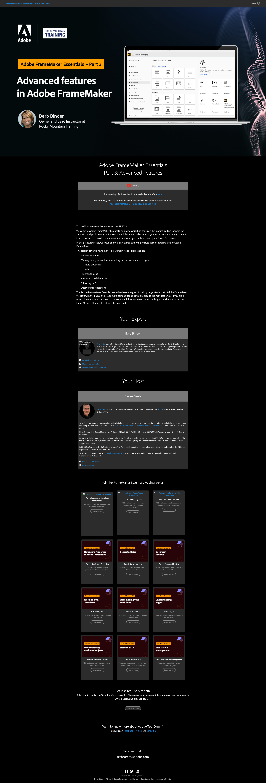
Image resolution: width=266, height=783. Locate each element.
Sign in (253, 3)
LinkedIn (151, 730)
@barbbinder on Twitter (90, 364)
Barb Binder (101, 344)
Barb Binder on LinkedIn (90, 360)
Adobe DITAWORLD (114, 453)
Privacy (108, 779)
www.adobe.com (88, 465)
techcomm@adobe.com (133, 757)
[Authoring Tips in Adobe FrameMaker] (133, 494)
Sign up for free (133, 708)
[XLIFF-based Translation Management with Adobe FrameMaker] (169, 646)
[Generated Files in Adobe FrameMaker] (133, 551)
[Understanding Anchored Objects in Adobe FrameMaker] (97, 646)
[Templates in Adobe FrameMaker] (97, 599)
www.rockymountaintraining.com (94, 367)
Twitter (138, 730)
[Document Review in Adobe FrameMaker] (169, 551)
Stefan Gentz (101, 409)
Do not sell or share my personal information (156, 779)
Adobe (160, 409)
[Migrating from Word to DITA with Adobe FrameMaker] (133, 646)
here (160, 194)
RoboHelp (120, 426)
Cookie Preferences (120, 779)
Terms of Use (98, 779)
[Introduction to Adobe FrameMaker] (97, 494)
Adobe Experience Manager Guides (151, 426)
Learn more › (97, 511)
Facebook (129, 730)
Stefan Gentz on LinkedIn (91, 461)
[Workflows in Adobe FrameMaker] (133, 599)
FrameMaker (129, 426)
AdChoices (134, 779)
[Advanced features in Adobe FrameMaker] (169, 494)
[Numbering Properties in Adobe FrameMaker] (97, 551)
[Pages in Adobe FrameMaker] (169, 599)
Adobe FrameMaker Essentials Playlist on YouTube (133, 203)
